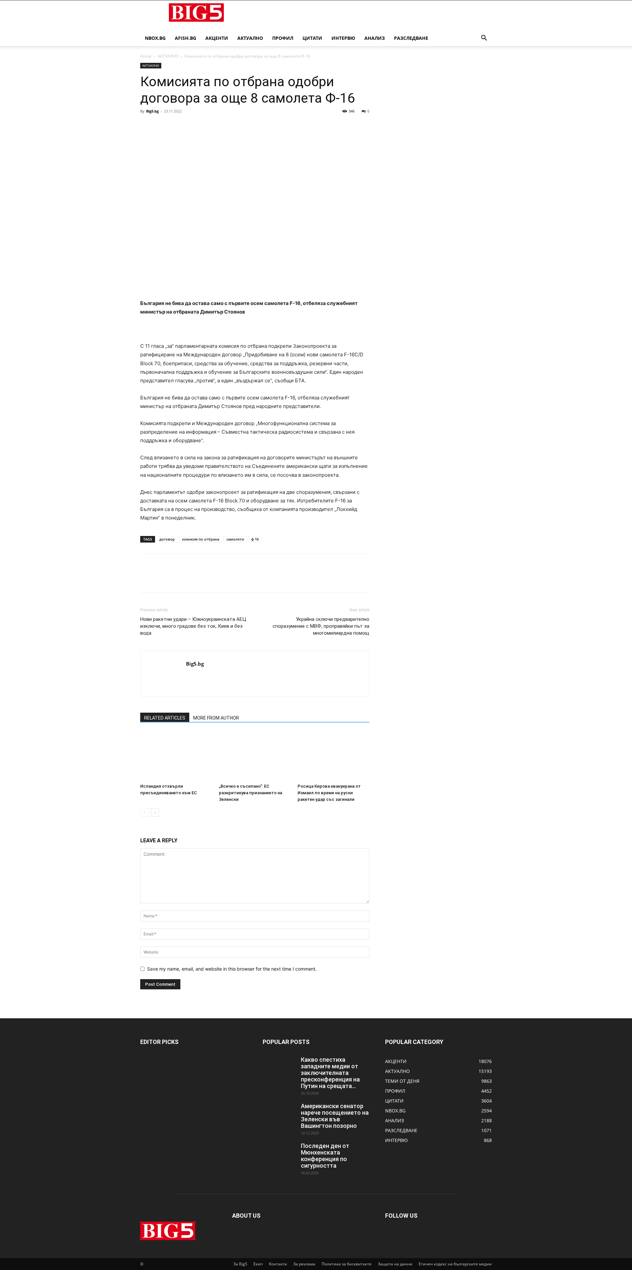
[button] (484, 39)
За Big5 (240, 1264)
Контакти (278, 1264)
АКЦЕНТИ (216, 38)
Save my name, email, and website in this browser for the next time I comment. (232, 969)
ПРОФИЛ (282, 38)
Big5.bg (152, 111)
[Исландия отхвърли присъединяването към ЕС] (176, 756)
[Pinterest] (177, 126)
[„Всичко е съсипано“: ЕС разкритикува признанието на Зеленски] (255, 756)
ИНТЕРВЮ (343, 38)
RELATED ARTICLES (164, 718)
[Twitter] (162, 126)
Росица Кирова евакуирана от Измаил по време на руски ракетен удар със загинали (329, 793)
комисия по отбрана (200, 539)
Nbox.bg (155, 38)
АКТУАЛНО (250, 38)
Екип (258, 1264)
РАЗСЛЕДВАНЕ (411, 38)
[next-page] (155, 812)
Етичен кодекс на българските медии (455, 1264)
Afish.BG (185, 38)
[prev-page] (144, 812)
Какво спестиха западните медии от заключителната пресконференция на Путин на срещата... (330, 1072)
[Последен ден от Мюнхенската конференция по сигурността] (279, 1154)
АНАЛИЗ (374, 38)
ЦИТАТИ (312, 38)
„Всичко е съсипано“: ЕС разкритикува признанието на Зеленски (250, 793)
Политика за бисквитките (347, 1264)
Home (145, 56)
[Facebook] (146, 126)
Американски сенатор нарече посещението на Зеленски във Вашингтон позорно (335, 1116)
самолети (235, 539)
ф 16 (255, 539)
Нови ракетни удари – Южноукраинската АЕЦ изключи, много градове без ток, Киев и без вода (193, 626)
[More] (208, 126)
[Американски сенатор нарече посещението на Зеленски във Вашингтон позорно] (279, 1114)
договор (167, 539)
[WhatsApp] (192, 126)
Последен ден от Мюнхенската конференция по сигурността (325, 1155)
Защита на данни (395, 1264)
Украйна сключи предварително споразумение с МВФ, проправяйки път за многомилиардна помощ (321, 626)
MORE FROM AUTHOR (216, 718)
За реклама (304, 1264)
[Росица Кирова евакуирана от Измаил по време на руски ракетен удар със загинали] (333, 756)
